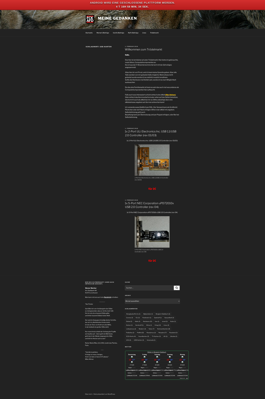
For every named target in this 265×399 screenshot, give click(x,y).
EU (138, 317)
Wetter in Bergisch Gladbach (156, 352)
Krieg (158, 325)
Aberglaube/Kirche (133, 314)
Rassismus (151, 332)
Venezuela (151, 340)
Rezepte (162, 332)
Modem (142, 329)
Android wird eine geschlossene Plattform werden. (132, 2)
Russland (173, 332)
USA (128, 340)
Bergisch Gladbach (163, 314)
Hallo (137, 321)
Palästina (130, 332)
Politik (140, 332)
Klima (149, 325)
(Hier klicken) (170, 95)
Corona (129, 317)
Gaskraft (158, 317)
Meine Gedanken (117, 18)
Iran (157, 321)
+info (187, 378)
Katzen (129, 325)
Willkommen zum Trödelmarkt (143, 49)
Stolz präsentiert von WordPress (104, 394)
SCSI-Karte (131, 336)
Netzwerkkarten (163, 329)
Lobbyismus (131, 329)
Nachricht (107, 297)
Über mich (88, 394)
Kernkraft (139, 325)
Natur (151, 329)
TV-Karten (156, 336)
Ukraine (173, 336)
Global (129, 321)
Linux (144, 33)
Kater (173, 321)
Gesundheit (169, 317)
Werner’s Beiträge (102, 33)
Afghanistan (148, 314)
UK (165, 336)
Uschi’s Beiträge (118, 33)
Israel (165, 321)
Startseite (89, 33)
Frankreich (146, 317)
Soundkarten (143, 336)
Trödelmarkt (154, 33)
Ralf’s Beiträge (133, 33)
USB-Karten (139, 340)
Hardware (147, 321)
